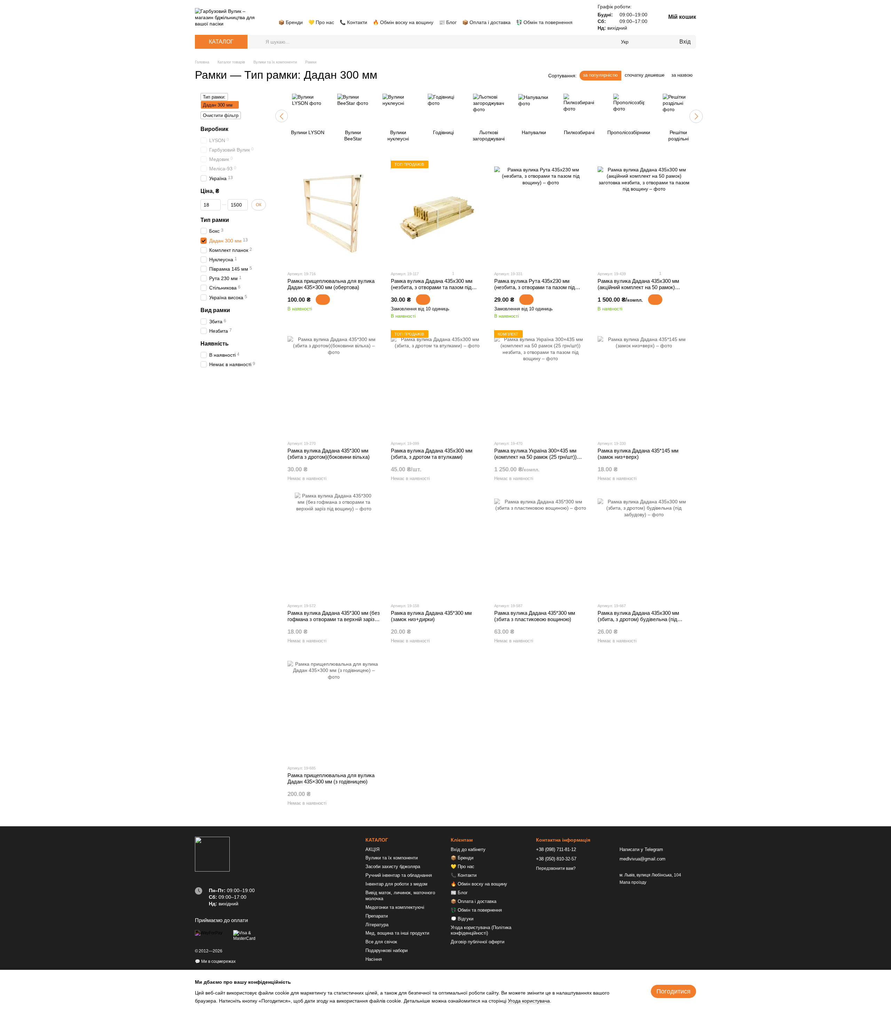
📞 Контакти (353, 22)
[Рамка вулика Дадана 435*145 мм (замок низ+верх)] (644, 382)
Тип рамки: (214, 97)
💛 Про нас (321, 22)
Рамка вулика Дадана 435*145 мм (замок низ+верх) (638, 454)
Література (376, 924)
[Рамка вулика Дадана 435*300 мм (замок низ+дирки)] (437, 545)
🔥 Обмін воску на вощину (403, 22)
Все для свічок (381, 941)
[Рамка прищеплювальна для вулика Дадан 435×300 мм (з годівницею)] (333, 707)
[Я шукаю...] (260, 41)
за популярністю (600, 75)
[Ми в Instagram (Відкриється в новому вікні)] (298, 12)
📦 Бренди (290, 22)
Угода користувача (529, 1001)
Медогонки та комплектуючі (394, 907)
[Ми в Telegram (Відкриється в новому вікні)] (306, 12)
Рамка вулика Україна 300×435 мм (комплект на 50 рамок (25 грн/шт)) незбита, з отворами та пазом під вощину (535, 460)
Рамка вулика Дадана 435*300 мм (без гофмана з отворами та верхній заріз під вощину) (333, 619)
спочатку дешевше (644, 75)
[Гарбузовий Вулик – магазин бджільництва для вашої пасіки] (212, 854)
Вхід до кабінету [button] (468, 849)
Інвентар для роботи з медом (396, 884)
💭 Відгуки (462, 918)
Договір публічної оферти (477, 941)
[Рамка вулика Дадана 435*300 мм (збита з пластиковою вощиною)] (540, 545)
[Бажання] (659, 41)
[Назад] (281, 116)
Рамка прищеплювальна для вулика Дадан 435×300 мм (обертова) (330, 284)
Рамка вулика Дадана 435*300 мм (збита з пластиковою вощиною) (534, 616)
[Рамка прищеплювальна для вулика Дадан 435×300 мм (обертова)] (333, 213)
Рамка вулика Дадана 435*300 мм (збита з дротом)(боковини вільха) (328, 454)
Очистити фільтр (220, 115)
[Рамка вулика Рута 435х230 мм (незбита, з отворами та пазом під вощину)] (540, 213)
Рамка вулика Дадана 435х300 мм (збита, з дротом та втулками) (431, 454)
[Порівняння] (645, 41)
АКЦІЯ (372, 849)
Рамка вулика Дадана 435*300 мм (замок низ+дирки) (431, 616)
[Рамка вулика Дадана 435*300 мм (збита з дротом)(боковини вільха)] (333, 382)
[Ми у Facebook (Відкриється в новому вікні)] (281, 12)
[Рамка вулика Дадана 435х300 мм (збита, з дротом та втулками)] (437, 382)
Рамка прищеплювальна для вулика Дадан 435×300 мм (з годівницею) (330, 778)
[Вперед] (696, 116)
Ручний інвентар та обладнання (398, 875)
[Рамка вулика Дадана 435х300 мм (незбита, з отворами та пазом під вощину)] (437, 213)
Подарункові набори (386, 950)
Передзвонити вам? (556, 868)
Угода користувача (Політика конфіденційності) (481, 930)
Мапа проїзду (633, 882)
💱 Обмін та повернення (544, 22)
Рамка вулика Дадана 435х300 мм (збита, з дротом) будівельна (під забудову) (638, 619)
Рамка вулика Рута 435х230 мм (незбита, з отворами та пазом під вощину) (534, 287)
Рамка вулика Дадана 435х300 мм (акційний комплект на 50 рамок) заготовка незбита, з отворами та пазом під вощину (638, 290)
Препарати (376, 916)
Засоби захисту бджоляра (392, 866)
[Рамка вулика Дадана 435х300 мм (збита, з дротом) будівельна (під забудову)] (644, 545)
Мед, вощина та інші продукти (397, 933)
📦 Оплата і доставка (486, 22)
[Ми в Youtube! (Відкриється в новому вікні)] (289, 12)
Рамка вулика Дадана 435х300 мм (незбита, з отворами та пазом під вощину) (431, 287)
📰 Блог (448, 22)
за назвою (682, 75)
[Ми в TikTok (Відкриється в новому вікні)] (314, 12)
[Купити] (323, 299)
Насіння (373, 959)
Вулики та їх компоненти (391, 857)
